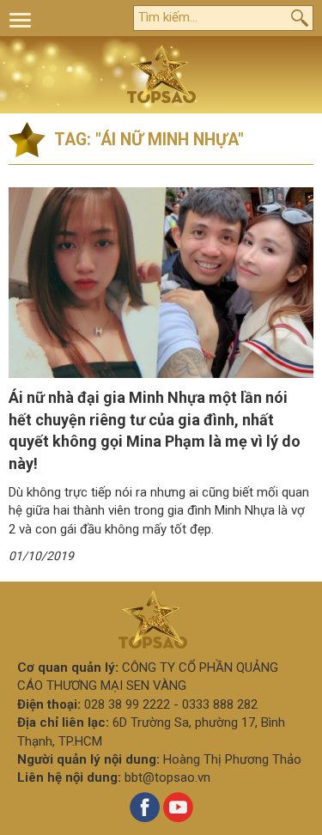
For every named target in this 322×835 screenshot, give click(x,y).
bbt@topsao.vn (167, 777)
